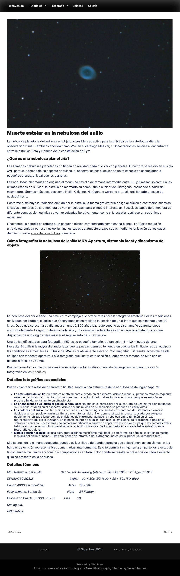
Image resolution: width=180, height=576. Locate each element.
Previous (15, 532)
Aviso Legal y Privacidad (128, 549)
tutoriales (39, 372)
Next (167, 532)
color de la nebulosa (45, 233)
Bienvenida (16, 6)
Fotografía (57, 6)
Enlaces (78, 6)
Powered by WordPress (90, 564)
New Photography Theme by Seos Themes (116, 568)
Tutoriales (35, 6)
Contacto (43, 549)
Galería (92, 6)
